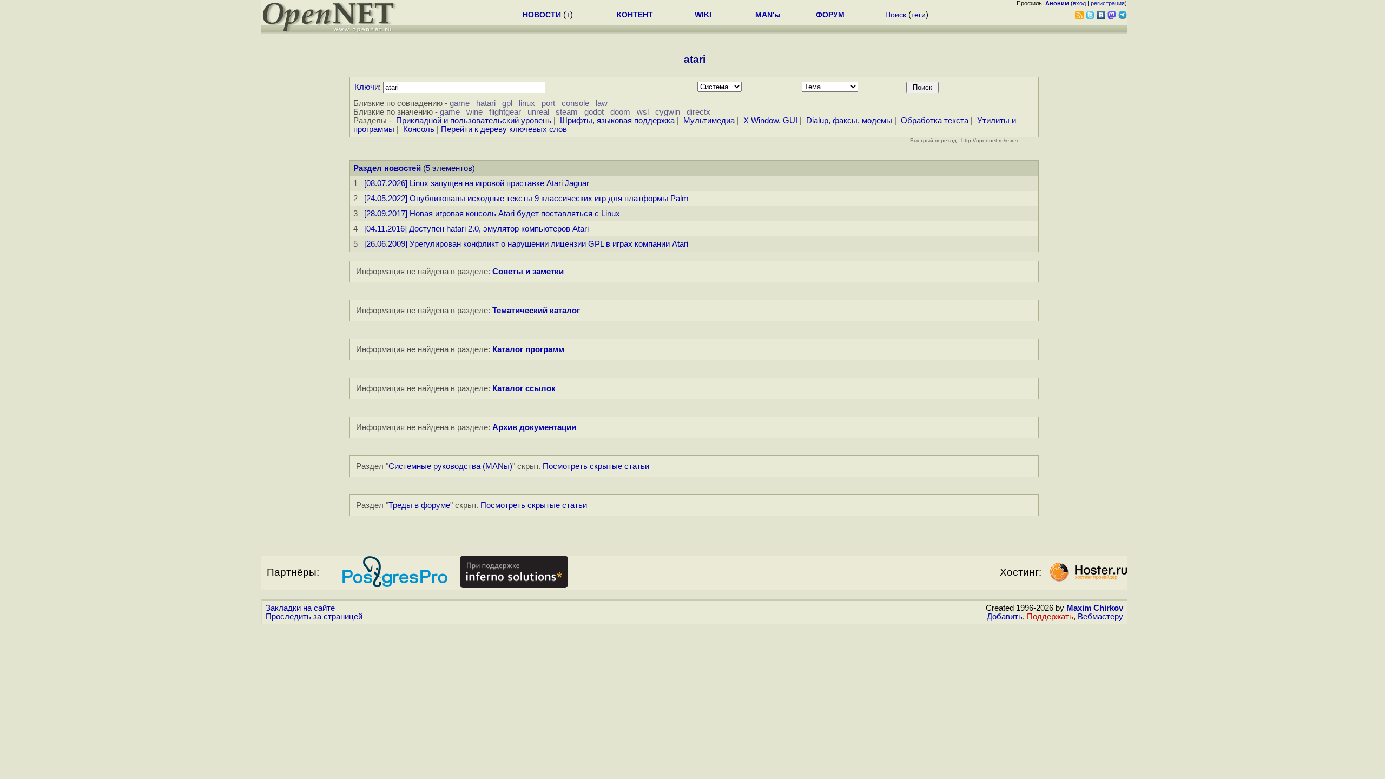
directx (698, 112)
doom (620, 112)
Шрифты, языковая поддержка (617, 120)
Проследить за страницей (314, 616)
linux (527, 103)
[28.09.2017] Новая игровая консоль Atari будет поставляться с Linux (492, 213)
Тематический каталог (536, 310)
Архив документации (534, 427)
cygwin (667, 112)
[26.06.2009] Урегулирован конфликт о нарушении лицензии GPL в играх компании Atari (526, 244)
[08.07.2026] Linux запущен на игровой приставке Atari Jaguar (476, 183)
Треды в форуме (419, 505)
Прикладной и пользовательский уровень (473, 120)
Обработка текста (934, 120)
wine (474, 112)
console (575, 103)
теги (918, 14)
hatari (486, 103)
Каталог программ (528, 349)
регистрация (1108, 3)
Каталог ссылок (524, 388)
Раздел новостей (387, 168)
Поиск (895, 14)
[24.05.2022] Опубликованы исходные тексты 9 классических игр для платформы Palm (526, 198)
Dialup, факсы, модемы (849, 120)
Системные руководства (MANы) (450, 466)
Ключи (366, 87)
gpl (507, 103)
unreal (538, 112)
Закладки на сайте (300, 608)
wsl (643, 112)
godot (594, 112)
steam (567, 112)
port (548, 103)
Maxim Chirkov (1094, 608)
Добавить (1005, 616)
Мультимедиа (709, 120)
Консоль (418, 129)
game (460, 103)
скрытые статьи (596, 466)
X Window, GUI (770, 120)
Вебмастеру (1100, 616)
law (602, 103)
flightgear (505, 112)
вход (1079, 3)
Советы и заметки (528, 271)
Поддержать (1050, 616)
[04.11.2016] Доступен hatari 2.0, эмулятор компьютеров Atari (476, 229)
